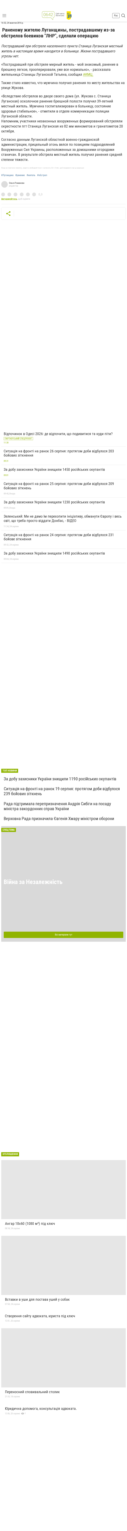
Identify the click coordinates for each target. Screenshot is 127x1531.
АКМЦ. (88, 74)
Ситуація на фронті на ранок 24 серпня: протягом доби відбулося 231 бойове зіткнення (59, 537)
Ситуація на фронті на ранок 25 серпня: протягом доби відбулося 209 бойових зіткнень (59, 486)
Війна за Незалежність (33, 882)
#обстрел (42, 175)
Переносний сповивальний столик (32, 1392)
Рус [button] (116, 15)
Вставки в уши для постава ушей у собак (37, 1299)
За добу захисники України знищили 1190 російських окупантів (60, 778)
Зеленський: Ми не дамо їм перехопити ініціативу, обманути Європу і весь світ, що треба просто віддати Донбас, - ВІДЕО (63, 518)
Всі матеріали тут (63, 934)
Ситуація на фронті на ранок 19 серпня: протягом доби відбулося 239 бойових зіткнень (62, 791)
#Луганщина (7, 175)
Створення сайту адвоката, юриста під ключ (40, 1316)
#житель (31, 175)
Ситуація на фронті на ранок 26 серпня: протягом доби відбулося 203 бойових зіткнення (59, 453)
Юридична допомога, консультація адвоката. (41, 1408)
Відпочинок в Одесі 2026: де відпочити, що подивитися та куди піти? (58, 434)
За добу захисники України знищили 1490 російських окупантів (54, 553)
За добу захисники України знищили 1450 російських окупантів (54, 469)
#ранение (20, 175)
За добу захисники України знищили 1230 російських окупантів (54, 502)
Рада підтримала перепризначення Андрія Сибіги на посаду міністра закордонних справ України (57, 806)
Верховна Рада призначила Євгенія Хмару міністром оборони (59, 818)
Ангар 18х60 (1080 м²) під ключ (30, 1223)
